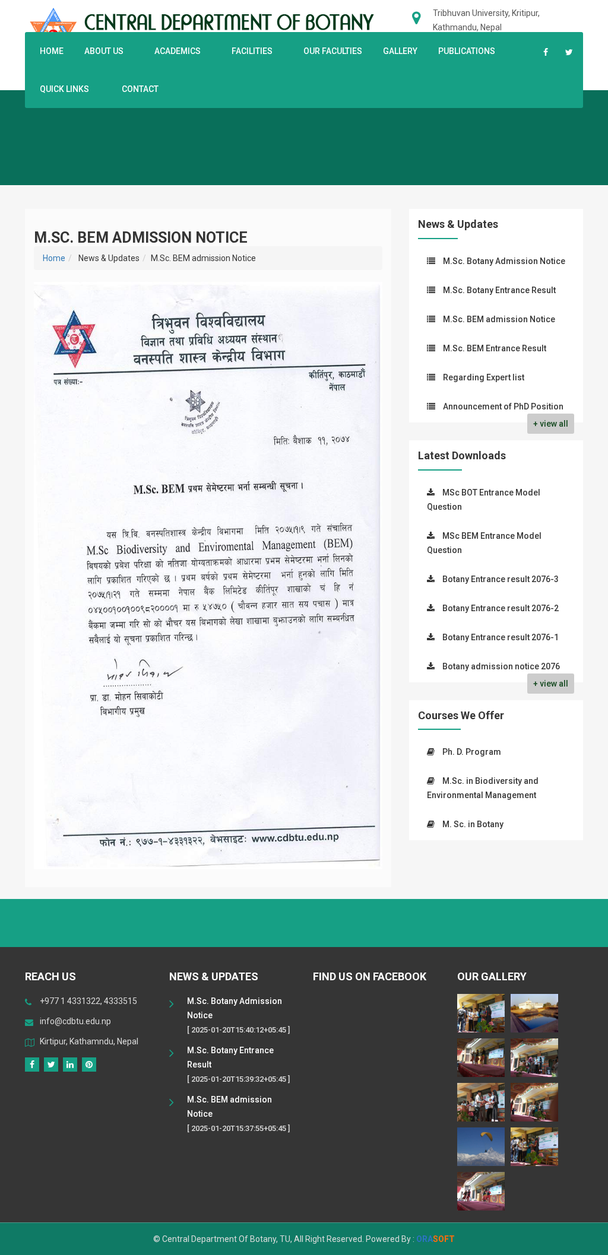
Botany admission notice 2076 (501, 666)
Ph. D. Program (471, 752)
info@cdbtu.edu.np (75, 1021)
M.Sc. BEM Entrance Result (494, 348)
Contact (140, 89)
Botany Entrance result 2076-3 (500, 579)
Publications (466, 51)
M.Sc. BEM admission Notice (499, 319)
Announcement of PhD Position (503, 406)
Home (52, 51)
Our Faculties (332, 51)
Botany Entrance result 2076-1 (500, 637)
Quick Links (65, 89)
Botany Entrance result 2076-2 (500, 608)
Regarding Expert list (483, 377)
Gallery (400, 51)
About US (104, 51)
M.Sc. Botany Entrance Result (499, 290)
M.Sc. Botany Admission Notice (504, 261)
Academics (177, 51)
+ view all (550, 423)
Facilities (252, 51)
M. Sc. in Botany (473, 824)
